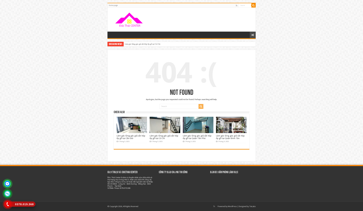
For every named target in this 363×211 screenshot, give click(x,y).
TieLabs (252, 206)
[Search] (253, 5)
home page (113, 5)
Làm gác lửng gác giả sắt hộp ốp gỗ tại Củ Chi (142, 44)
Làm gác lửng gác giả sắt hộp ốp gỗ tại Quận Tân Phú (197, 137)
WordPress (232, 206)
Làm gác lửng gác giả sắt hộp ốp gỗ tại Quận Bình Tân (230, 137)
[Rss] (237, 5)
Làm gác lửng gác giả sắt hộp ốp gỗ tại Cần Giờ (131, 137)
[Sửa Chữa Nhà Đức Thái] (129, 19)
